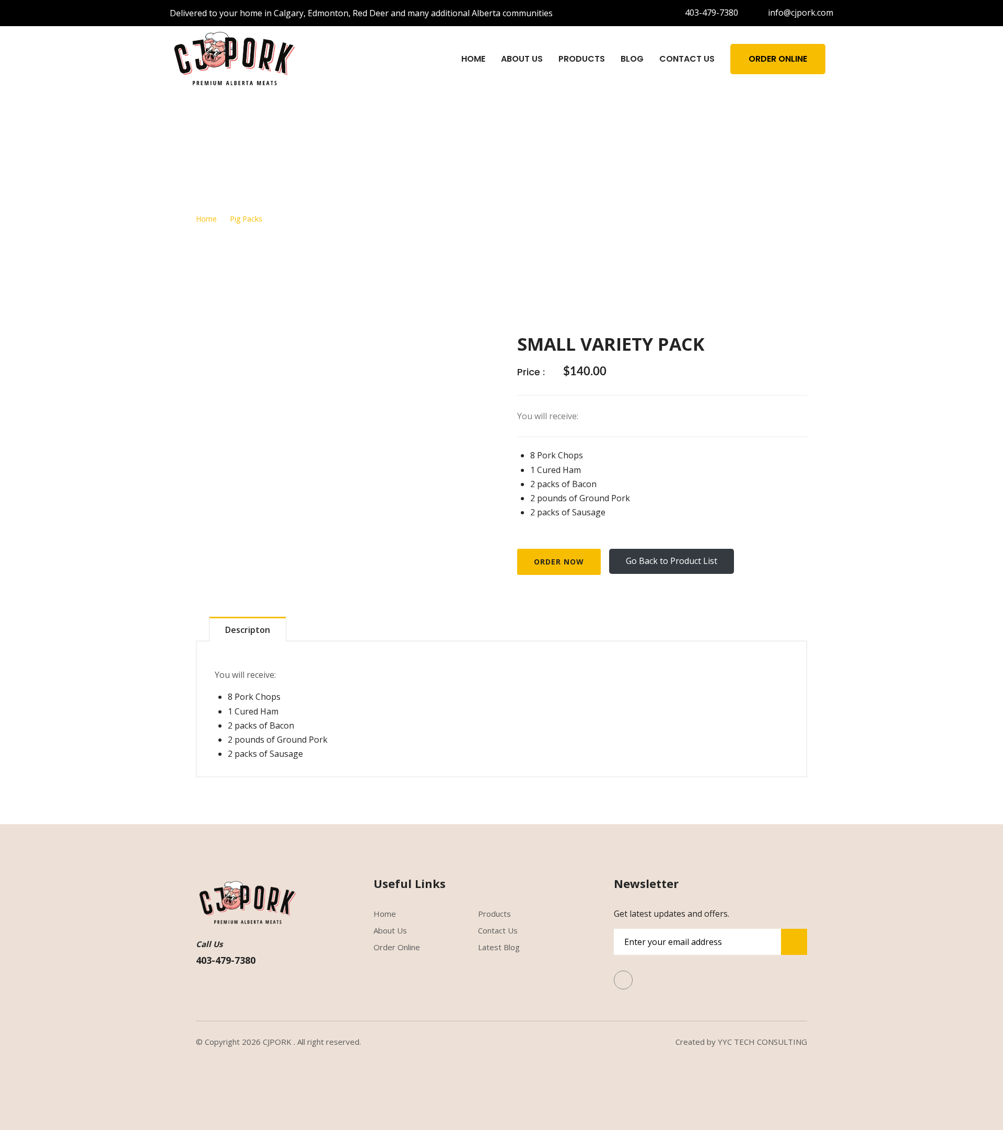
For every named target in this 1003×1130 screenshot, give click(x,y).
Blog (632, 59)
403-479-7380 (711, 12)
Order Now (559, 562)
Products (581, 59)
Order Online (778, 59)
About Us (522, 59)
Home (473, 59)
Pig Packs (246, 219)
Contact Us (687, 59)
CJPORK (277, 1041)
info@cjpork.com (800, 12)
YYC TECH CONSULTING (762, 1041)
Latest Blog (499, 947)
